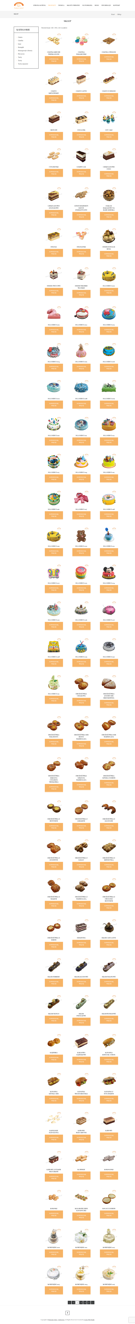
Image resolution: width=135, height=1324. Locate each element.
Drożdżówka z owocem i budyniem (109, 899)
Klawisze (81, 1169)
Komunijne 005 (109, 1284)
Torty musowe (23, 64)
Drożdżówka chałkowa (81, 695)
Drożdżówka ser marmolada (109, 736)
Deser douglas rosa (108, 248)
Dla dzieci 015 (108, 472)
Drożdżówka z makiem (53, 898)
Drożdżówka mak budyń (53, 736)
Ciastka (20, 40)
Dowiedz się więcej (53, 60)
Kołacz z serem (108, 1208)
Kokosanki (108, 1169)
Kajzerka (53, 1053)
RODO (97, 5)
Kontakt (116, 5)
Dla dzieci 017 (81, 509)
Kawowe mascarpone (81, 1132)
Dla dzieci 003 (109, 325)
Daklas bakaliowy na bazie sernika (109, 208)
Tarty (20, 57)
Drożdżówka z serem (53, 939)
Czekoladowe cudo (109, 168)
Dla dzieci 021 (109, 546)
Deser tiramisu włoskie (81, 287)
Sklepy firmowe (73, 5)
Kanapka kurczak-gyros (108, 1054)
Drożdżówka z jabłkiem (81, 820)
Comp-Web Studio (89, 1320)
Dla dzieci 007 (54, 399)
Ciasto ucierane (109, 91)
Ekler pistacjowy (81, 1015)
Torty (20, 60)
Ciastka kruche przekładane (53, 53)
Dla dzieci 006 (109, 362)
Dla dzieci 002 (81, 325)
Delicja (54, 247)
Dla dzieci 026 (81, 620)
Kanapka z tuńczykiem (109, 1093)
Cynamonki (53, 167)
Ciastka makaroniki (81, 53)
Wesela (61, 5)
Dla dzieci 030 (109, 657)
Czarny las (81, 167)
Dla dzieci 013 (53, 472)
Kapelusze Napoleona (53, 1132)
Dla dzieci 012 (109, 435)
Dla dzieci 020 (81, 546)
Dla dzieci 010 (54, 435)
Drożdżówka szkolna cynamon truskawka (53, 779)
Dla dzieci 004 (54, 362)
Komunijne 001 (81, 1247)
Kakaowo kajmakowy (81, 1054)
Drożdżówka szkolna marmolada (81, 778)
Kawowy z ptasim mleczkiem (54, 1171)
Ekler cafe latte (109, 938)
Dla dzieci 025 (53, 620)
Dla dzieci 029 (81, 657)
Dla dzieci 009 (109, 399)
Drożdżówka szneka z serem (108, 777)
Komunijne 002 (109, 1247)
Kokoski (53, 1208)
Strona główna (39, 5)
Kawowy (108, 1131)
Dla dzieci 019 (53, 546)
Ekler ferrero (54, 977)
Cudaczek (81, 130)
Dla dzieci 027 (109, 620)
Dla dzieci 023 (81, 583)
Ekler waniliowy (109, 1014)
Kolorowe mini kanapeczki (81, 1209)
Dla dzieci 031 (53, 694)
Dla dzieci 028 (54, 657)
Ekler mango (53, 1014)
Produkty (52, 5)
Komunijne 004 (81, 1284)
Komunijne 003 (54, 1284)
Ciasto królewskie (54, 92)
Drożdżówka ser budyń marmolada (81, 737)
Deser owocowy (54, 286)
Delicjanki (81, 247)
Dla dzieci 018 (109, 509)
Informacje (106, 5)
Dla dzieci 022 (54, 583)
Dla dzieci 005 (81, 362)
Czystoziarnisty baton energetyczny (81, 208)
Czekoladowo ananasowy (54, 207)
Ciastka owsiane (109, 52)
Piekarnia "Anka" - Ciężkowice (56, 1320)
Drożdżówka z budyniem (53, 820)
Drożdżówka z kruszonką (109, 859)
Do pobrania (87, 5)
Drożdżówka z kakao (81, 859)
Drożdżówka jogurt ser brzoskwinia (108, 696)
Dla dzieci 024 (109, 583)
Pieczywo (21, 54)
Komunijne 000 (54, 1247)
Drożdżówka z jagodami (109, 820)
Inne (19, 44)
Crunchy (53, 130)
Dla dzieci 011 (81, 435)
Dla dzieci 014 (81, 472)
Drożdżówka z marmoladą (81, 898)
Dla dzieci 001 (54, 325)
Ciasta (20, 37)
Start (113, 14)
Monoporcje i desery (25, 50)
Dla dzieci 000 (109, 286)
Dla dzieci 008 (81, 399)
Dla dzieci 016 (53, 509)
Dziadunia (81, 938)
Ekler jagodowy (81, 977)
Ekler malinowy (109, 977)
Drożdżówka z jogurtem (53, 859)
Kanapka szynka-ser (53, 1093)
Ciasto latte (81, 91)
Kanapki (21, 47)
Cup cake (108, 130)
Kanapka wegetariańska (81, 1093)
